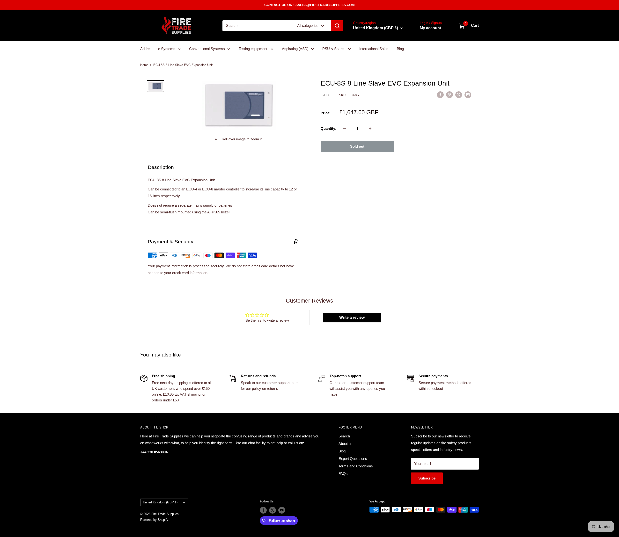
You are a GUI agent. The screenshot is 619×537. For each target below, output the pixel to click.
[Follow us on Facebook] (263, 510)
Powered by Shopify (154, 520)
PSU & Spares (334, 49)
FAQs (343, 474)
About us (346, 444)
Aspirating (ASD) (295, 49)
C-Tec (326, 95)
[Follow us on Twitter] (272, 510)
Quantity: (328, 128)
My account (430, 28)
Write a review (352, 317)
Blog (400, 49)
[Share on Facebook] (440, 94)
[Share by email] (467, 94)
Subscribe (426, 478)
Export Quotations (353, 459)
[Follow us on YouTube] (281, 510)
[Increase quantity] (370, 128)
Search (344, 436)
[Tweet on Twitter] (458, 94)
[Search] (337, 25)
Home (144, 65)
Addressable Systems (157, 49)
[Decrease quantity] (344, 128)
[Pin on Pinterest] (449, 94)
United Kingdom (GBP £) (160, 502)
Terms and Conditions (356, 466)
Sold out (357, 146)
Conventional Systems (207, 49)
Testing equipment (253, 49)
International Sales (373, 49)
